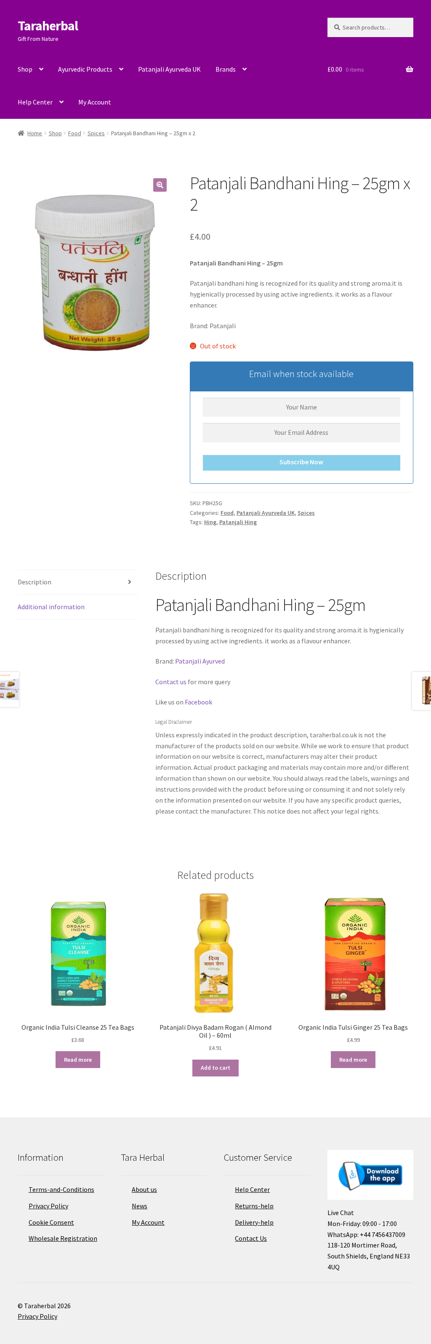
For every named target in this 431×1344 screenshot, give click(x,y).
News (139, 1206)
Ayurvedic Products (85, 69)
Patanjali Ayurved (200, 661)
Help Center (35, 102)
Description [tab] (34, 582)
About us (144, 1189)
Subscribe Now (301, 462)
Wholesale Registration (63, 1238)
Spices (96, 133)
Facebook (198, 702)
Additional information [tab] (51, 606)
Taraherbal (48, 25)
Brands (226, 69)
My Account (94, 102)
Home (34, 133)
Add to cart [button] (215, 1067)
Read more (78, 1059)
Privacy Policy (48, 1206)
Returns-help (254, 1206)
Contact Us (251, 1238)
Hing (210, 522)
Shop (25, 69)
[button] (160, 185)
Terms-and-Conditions (61, 1189)
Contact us (170, 681)
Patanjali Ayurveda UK (169, 69)
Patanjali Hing (238, 522)
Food (74, 133)
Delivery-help (254, 1222)
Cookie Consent (51, 1222)
